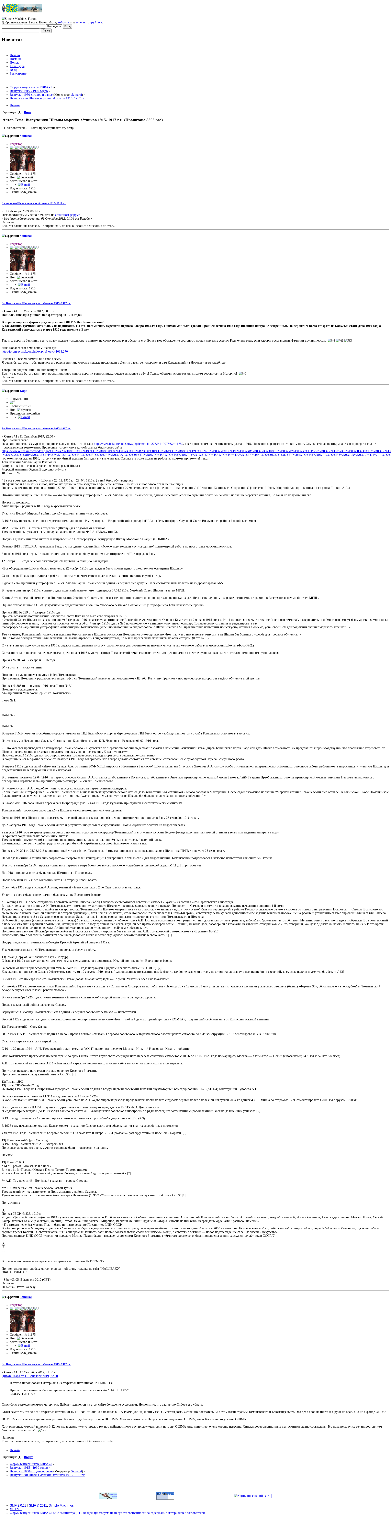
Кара (23, 390)
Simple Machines (61, 1505)
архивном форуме (67, 215)
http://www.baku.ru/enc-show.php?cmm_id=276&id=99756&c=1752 (138, 443)
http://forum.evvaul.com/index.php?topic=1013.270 (35, 351)
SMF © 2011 (38, 1505)
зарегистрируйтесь (89, 22)
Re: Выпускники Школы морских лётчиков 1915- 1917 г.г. (36, 303)
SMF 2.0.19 (18, 1505)
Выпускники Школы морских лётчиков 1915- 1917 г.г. (34, 203)
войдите (63, 22)
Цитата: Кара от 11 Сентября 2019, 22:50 (30, 1376)
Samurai (76, 94)
